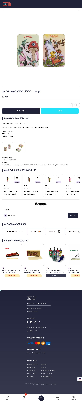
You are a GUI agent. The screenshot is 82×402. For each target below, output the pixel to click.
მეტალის (33, 165)
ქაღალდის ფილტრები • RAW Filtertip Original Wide (32, 271)
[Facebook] (27, 322)
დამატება (22, 111)
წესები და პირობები (34, 308)
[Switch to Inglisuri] (80, 379)
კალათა (44, 364)
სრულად (73, 215)
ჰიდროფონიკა (46, 377)
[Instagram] (35, 322)
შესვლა (73, 399)
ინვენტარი (31, 370)
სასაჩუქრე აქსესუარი (46, 165)
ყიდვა (60, 111)
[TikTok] (39, 322)
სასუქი (43, 367)
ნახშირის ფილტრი (48, 370)
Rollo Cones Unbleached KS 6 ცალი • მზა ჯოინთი (11, 271)
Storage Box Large (13, 165)
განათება (30, 377)
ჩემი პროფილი (32, 311)
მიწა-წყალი (31, 367)
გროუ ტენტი (31, 374)
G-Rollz (4, 160)
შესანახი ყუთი (62, 165)
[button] (78, 256)
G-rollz (4, 165)
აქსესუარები (13, 160)
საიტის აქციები (46, 374)
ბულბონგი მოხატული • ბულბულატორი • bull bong (55, 271)
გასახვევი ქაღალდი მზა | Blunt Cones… (10, 193)
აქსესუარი (25, 165)
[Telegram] (31, 322)
